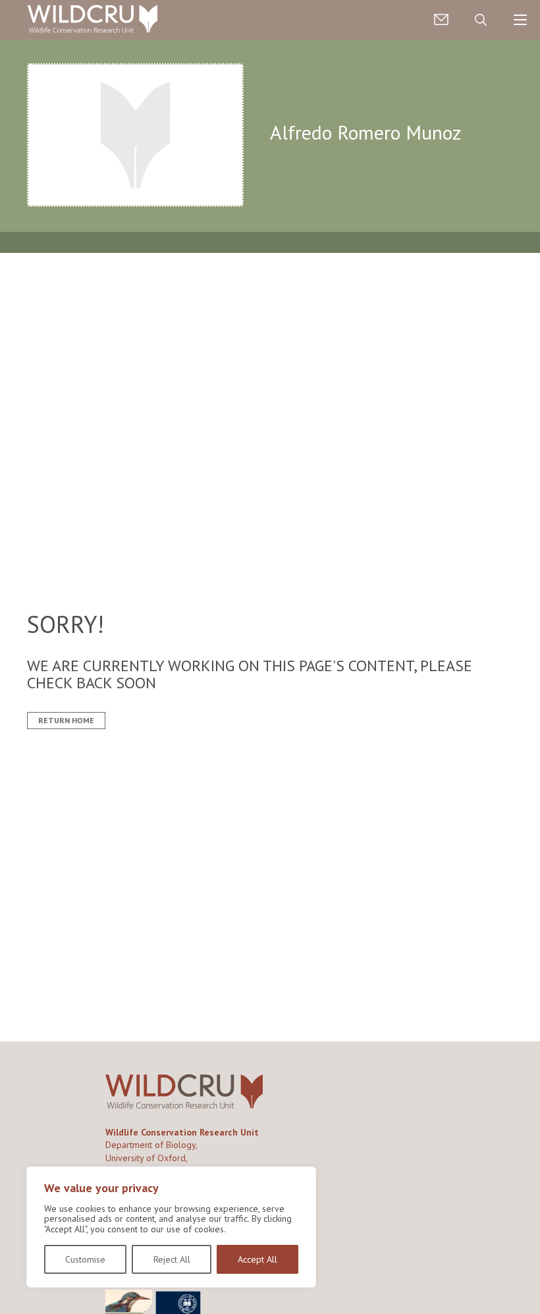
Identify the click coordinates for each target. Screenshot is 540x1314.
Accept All (257, 1259)
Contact (441, 20)
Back (523, 1283)
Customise (85, 1259)
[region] (171, 1227)
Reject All (171, 1259)
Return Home (66, 720)
